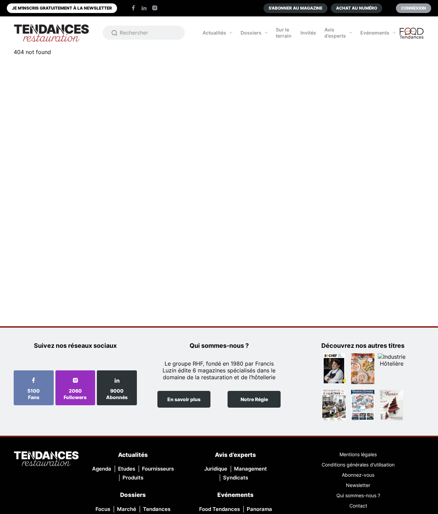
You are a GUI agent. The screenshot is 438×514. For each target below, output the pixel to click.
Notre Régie (254, 399)
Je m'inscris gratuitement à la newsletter (62, 8)
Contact (358, 506)
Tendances (156, 509)
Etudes (126, 468)
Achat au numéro (356, 8)
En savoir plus (184, 399)
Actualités (214, 33)
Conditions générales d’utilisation (358, 464)
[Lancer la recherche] (114, 33)
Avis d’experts (335, 33)
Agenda (101, 468)
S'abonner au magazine (295, 8)
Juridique (215, 468)
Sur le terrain (284, 33)
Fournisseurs (158, 468)
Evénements (374, 33)
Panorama (259, 509)
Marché (126, 509)
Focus (102, 509)
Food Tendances (219, 509)
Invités (308, 33)
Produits (133, 477)
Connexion (413, 8)
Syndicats (235, 477)
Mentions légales (358, 454)
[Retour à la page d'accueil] (46, 459)
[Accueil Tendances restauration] (51, 32)
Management (250, 468)
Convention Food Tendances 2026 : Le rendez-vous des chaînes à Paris (412, 36)
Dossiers (251, 33)
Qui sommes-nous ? (358, 495)
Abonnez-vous (358, 475)
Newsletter (358, 485)
